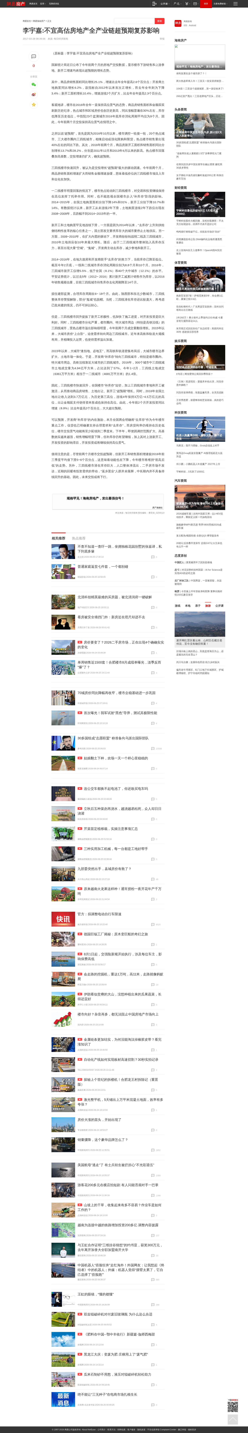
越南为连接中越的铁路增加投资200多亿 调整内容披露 (118, 1225)
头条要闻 (181, 109)
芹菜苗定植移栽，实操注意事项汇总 (111, 829)
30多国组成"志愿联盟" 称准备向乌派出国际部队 (113, 738)
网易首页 (33, 4)
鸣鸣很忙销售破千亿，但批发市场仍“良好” (198, 231)
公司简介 (102, 1429)
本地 (187, 605)
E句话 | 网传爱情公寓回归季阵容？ (194, 374)
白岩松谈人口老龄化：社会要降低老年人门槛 (200, 620)
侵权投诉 (192, 1429)
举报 (162, 39)
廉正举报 (182, 1429)
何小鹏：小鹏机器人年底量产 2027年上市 (198, 464)
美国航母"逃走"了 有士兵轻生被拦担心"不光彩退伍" (116, 1165)
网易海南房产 (39, 21)
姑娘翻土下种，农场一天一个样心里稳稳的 (116, 758)
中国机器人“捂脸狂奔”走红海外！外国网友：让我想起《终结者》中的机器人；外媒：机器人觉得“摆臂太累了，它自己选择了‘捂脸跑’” (121, 1269)
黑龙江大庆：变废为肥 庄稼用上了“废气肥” (116, 1354)
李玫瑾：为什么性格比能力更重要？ (195, 613)
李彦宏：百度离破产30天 (189, 643)
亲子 (198, 605)
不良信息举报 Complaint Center (161, 1429)
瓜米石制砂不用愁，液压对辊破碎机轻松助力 (117, 1374)
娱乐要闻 (181, 341)
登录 (206, 4)
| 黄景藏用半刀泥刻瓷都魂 (193, 562)
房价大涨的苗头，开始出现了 (99, 1120)
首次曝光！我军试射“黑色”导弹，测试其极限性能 (120, 713)
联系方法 (111, 1429)
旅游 (208, 605)
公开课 (219, 605)
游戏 (177, 605)
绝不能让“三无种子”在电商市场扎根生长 (107, 1394)
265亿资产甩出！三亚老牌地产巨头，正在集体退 (200, 96)
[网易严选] (177, 3)
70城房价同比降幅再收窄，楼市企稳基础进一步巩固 (117, 693)
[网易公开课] (165, 3)
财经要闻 (181, 187)
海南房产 (181, 40)
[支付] (187, 3)
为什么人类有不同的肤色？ (190, 628)
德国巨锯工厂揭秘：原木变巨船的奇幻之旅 (116, 934)
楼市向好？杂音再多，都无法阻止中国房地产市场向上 (118, 1014)
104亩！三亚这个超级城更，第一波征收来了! (200, 88)
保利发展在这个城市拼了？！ (191, 73)
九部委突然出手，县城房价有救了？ (105, 869)
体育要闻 (181, 262)
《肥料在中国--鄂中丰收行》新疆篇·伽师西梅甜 (119, 1334)
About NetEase (89, 1429)
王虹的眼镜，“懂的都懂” (96, 1294)
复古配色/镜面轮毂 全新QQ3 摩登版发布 (197, 535)
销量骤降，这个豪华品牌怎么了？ (103, 1140)
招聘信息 (121, 1429)
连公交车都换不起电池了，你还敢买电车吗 (116, 788)
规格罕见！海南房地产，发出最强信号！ (96, 498)
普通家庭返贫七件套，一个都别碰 (103, 566)
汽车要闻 (181, 480)
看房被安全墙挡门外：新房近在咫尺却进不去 (111, 617)
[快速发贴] (34, 56)
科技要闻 (181, 412)
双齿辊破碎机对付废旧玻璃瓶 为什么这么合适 (118, 1314)
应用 (42, 4)
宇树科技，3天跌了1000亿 (190, 471)
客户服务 (131, 1429)
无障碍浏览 (54, 4)
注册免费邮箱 (220, 4)
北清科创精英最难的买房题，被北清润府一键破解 (115, 597)
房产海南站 (157, 507)
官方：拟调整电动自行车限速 (99, 914)
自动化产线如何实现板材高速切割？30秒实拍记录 (121, 1059)
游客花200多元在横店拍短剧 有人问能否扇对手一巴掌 (118, 1185)
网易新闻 (188, 21)
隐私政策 (141, 1429)
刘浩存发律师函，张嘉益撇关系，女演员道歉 (200, 392)
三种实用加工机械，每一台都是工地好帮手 (116, 849)
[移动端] (154, 3)
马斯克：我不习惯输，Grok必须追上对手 (197, 445)
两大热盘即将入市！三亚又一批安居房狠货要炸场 (200, 81)
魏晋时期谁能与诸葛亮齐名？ (191, 635)
